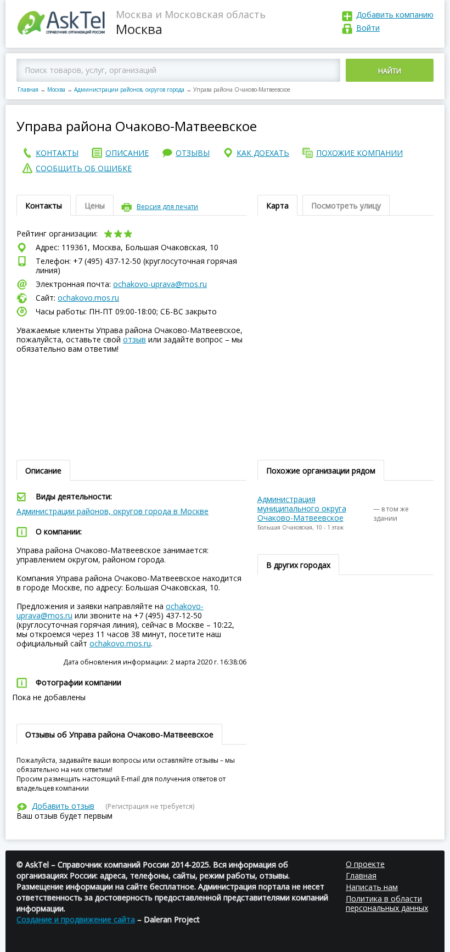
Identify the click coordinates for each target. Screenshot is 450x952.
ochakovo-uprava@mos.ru (160, 284)
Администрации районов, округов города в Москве (112, 511)
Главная (28, 89)
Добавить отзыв (63, 806)
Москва (56, 89)
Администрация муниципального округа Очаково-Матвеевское (301, 508)
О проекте (365, 864)
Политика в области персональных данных (387, 903)
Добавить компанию (395, 14)
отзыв (134, 339)
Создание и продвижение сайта (75, 919)
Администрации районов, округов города (129, 89)
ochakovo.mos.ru (88, 297)
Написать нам (372, 887)
